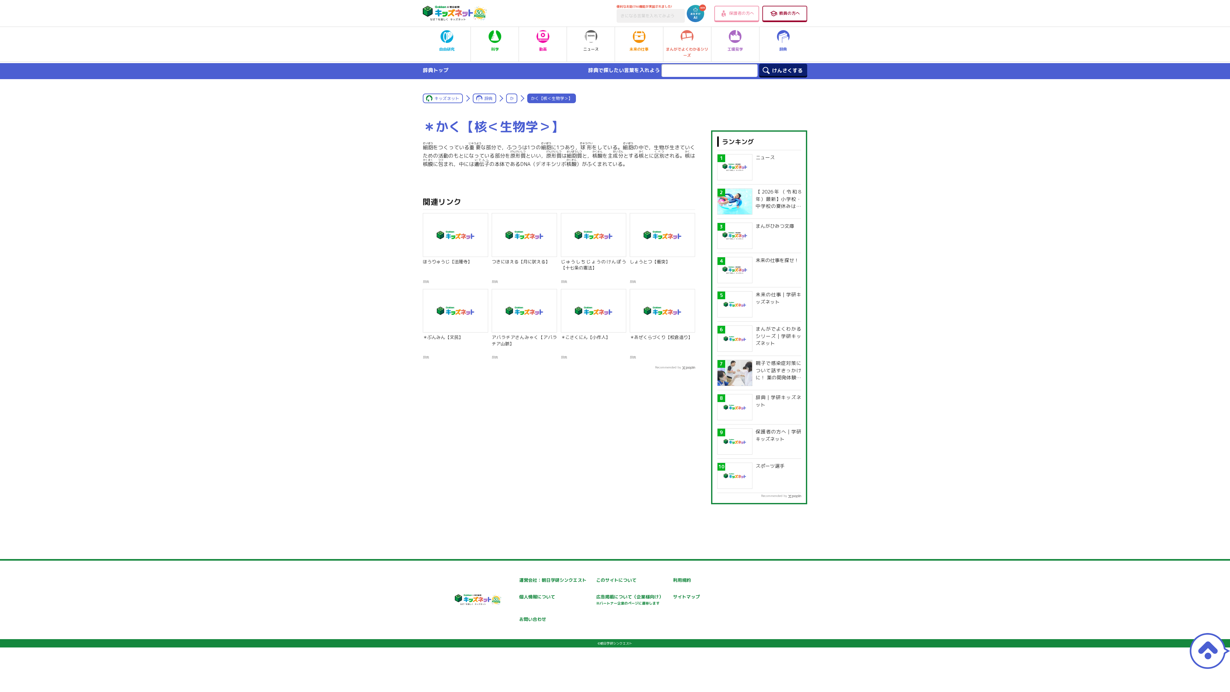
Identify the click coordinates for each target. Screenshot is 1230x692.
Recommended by (668, 367)
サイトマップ (686, 597)
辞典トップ (435, 70)
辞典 (783, 49)
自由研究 (447, 49)
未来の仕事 (639, 49)
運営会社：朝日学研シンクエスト (552, 580)
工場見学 (735, 49)
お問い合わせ (532, 619)
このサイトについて (616, 580)
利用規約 (682, 580)
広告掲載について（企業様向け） (629, 600)
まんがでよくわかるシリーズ (687, 52)
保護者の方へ (741, 13)
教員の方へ (789, 13)
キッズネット (446, 98)
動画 (543, 49)
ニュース (591, 49)
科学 (495, 49)
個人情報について (537, 597)
